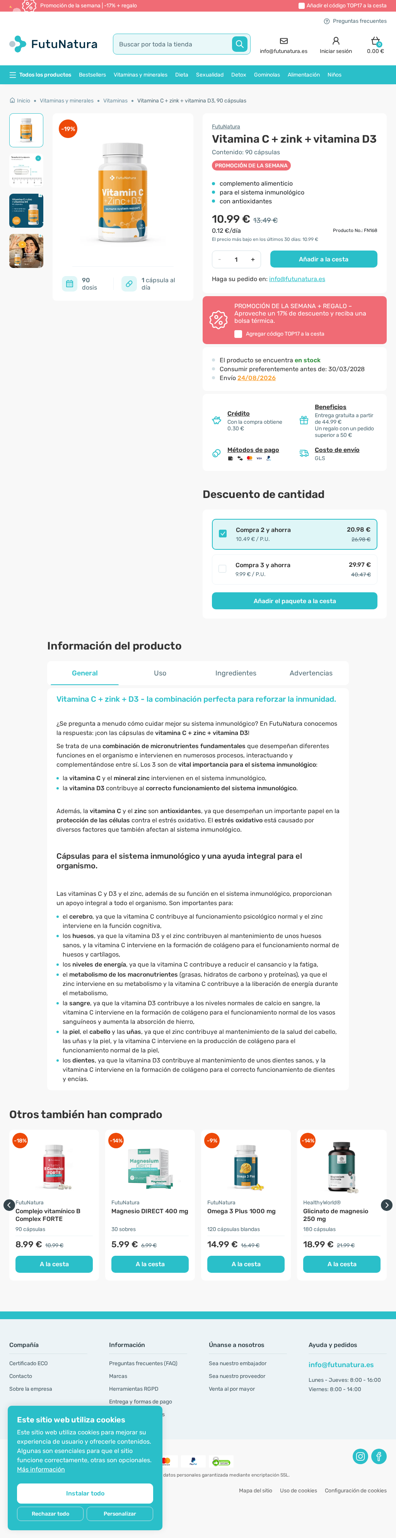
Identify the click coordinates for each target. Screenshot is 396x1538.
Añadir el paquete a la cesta (295, 601)
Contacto (20, 1376)
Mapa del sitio (255, 1490)
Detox (238, 75)
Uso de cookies (298, 1490)
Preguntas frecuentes (360, 21)
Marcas (118, 1376)
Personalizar (120, 1514)
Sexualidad (210, 75)
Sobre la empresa (30, 1389)
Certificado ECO (28, 1363)
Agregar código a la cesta (285, 334)
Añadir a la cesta (323, 259)
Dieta (181, 75)
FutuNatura (226, 126)
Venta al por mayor (232, 1389)
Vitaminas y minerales (140, 75)
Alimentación (304, 75)
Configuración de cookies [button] (356, 1490)
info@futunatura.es (297, 279)
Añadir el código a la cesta (347, 5)
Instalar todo (85, 1493)
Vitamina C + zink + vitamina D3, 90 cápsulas (191, 100)
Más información (41, 1469)
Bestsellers (92, 75)
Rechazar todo (50, 1514)
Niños (334, 75)
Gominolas (267, 75)
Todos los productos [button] (45, 75)
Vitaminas (115, 100)
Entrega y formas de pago (140, 1401)
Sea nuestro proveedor (237, 1376)
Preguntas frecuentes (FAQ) (143, 1363)
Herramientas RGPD (134, 1389)
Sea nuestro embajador (237, 1363)
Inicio (23, 100)
